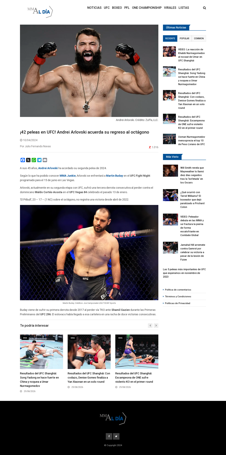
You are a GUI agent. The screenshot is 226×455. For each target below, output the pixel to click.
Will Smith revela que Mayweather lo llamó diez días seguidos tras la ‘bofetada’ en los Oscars (192, 175)
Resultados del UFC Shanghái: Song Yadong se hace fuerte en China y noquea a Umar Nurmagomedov (191, 77)
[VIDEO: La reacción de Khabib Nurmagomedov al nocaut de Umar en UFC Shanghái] (169, 51)
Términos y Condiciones (178, 296)
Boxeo (117, 8)
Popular (184, 38)
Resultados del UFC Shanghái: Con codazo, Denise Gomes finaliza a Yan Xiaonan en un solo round (89, 377)
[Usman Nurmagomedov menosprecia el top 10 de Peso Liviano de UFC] (169, 139)
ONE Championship (147, 8)
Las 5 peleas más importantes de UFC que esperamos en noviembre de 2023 (184, 273)
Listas (184, 8)
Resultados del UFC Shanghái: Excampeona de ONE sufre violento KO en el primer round (134, 377)
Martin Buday (114, 175)
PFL (127, 8)
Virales (170, 8)
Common (199, 38)
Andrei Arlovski (48, 168)
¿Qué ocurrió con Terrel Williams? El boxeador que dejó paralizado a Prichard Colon (192, 199)
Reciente (170, 38)
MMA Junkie (68, 175)
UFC (107, 8)
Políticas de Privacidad (177, 303)
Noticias (94, 8)
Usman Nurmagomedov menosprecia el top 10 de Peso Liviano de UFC (191, 140)
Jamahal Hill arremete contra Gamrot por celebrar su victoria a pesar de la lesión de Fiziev (192, 252)
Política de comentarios (178, 289)
